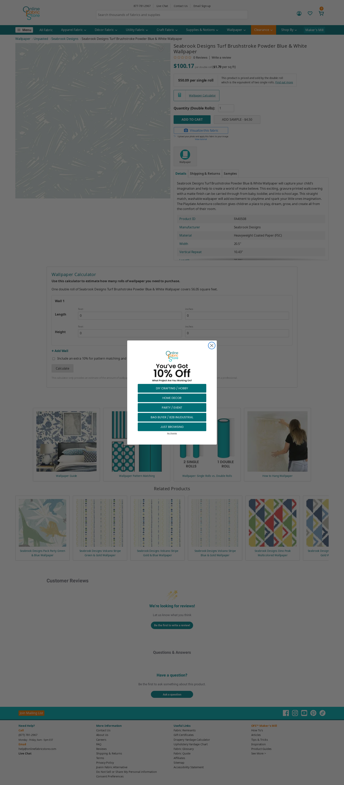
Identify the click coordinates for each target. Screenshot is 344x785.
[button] (172, 388)
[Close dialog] (211, 345)
